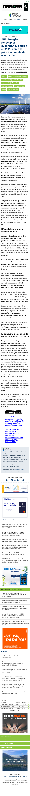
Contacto (24, 19)
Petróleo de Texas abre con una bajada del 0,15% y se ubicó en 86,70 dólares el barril (14, 540)
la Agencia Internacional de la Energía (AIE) (13, 129)
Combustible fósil (17, 79)
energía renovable (19, 86)
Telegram (5, 471)
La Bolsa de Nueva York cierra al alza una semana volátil (14, 656)
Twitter (16, 471)
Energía (4, 76)
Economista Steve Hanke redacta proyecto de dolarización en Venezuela (14, 601)
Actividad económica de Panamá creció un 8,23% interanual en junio (14, 692)
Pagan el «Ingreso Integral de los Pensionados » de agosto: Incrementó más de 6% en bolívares (14, 594)
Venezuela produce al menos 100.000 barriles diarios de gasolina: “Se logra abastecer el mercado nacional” (13, 533)
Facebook (21, 471)
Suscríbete (17, 19)
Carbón (4, 79)
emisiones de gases (7, 86)
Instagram (11, 471)
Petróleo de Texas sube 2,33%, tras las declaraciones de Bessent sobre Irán (13, 553)
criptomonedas (6, 83)
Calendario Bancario (6, 747)
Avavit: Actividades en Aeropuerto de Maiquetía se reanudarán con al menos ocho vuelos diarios (15, 608)
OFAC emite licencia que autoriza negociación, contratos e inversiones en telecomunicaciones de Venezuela (13, 678)
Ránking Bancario (6, 736)
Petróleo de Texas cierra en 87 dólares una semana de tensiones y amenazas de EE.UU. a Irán (14, 526)
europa (4, 89)
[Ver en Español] (28, 1)
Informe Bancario (6, 740)
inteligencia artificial (13, 89)
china (9, 79)
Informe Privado (7, 19)
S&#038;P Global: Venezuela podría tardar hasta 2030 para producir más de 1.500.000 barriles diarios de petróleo (15, 560)
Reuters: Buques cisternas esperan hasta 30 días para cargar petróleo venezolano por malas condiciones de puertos (15, 547)
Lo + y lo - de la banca (7, 743)
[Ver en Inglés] (26, 1)
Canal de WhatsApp (19, 469)
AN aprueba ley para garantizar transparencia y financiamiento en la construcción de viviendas (12, 663)
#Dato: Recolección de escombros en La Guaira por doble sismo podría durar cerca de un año (15, 623)
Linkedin (6, 776)
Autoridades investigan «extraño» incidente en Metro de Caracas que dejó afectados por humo (14, 421)
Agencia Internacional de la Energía (17, 76)
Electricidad (15, 83)
